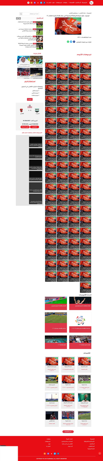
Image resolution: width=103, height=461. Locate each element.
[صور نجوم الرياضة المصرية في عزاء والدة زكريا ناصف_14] (62, 241)
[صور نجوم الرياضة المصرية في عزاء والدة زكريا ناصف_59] (74, 121)
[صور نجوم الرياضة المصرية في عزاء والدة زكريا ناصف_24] (85, 220)
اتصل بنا (49, 2)
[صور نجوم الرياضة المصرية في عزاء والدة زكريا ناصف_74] (62, 77)
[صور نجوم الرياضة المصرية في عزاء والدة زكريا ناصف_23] (74, 220)
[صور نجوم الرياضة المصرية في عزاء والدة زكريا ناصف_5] (50, 263)
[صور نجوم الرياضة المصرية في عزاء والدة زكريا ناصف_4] (85, 274)
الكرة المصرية (91, 448)
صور (53, 2)
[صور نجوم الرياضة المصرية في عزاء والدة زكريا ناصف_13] (50, 241)
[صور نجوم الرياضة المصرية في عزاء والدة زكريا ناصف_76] (85, 77)
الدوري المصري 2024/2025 (51, 405)
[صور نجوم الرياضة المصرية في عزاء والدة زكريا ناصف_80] (85, 66)
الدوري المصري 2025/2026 (51, 387)
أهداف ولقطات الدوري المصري (58, 305)
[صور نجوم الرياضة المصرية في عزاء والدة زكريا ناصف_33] (50, 187)
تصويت (30, 99)
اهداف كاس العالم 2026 (84, 344)
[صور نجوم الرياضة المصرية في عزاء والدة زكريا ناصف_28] (85, 209)
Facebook (74, 42)
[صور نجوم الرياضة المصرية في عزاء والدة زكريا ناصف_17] (50, 230)
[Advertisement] (72, 48)
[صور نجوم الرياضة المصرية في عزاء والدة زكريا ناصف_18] (62, 230)
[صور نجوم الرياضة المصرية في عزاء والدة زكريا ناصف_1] (50, 274)
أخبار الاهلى (91, 446)
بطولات (65, 2)
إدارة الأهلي (82, 13)
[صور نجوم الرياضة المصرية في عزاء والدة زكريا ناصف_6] (62, 263)
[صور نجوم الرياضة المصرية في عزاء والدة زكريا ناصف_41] (50, 165)
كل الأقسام (68, 431)
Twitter (71, 42)
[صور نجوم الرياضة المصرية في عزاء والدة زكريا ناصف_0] (85, 285)
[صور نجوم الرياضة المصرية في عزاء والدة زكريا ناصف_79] (74, 66)
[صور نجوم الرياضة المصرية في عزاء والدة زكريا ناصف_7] (74, 263)
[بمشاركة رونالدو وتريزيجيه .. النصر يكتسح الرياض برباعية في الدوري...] (35, 199)
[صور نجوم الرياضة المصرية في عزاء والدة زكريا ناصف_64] (85, 110)
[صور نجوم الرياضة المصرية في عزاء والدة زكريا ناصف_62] (62, 110)
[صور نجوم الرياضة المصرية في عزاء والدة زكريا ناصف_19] (74, 230)
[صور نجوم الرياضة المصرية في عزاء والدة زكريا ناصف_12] (85, 252)
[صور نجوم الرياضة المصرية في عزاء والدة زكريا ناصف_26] (62, 209)
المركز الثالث (35, 95)
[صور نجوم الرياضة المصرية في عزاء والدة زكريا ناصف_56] (85, 132)
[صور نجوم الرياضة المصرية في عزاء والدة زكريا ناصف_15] (74, 241)
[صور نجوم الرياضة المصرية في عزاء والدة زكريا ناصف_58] (62, 121)
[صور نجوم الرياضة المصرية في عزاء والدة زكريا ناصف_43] (74, 165)
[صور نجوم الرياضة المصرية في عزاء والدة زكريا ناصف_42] (62, 165)
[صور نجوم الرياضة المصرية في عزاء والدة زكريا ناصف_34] (62, 187)
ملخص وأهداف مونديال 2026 (59, 328)
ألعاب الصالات (52, 423)
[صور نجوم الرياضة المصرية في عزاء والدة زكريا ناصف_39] (74, 176)
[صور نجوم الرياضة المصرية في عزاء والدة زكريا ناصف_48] (85, 154)
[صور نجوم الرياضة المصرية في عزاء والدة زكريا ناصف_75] (74, 77)
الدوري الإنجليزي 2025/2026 (68, 387)
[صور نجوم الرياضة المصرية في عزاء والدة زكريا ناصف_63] (74, 110)
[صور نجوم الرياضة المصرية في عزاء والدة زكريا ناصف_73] (50, 77)
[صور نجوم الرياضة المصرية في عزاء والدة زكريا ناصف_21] (50, 220)
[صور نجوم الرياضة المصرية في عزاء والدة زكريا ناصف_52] (85, 143)
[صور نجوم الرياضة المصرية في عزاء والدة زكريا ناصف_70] (62, 88)
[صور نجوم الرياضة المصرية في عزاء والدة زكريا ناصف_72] (85, 88)
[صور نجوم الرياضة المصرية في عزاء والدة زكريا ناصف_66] (62, 99)
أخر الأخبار (78, 2)
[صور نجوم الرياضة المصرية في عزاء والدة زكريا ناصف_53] (50, 132)
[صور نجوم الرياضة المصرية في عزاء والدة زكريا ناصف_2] (62, 274)
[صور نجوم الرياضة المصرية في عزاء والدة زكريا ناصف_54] (62, 132)
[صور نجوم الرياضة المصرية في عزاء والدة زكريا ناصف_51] (74, 143)
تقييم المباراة (25, 127)
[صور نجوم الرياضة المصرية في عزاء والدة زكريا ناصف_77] (50, 66)
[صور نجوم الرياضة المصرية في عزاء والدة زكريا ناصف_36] (85, 187)
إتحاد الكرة (51, 402)
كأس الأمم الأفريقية (89, 441)
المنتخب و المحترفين (67, 441)
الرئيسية (84, 2)
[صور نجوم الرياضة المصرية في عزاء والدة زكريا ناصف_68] (85, 99)
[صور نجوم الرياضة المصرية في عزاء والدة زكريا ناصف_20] (85, 230)
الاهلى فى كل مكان (67, 444)
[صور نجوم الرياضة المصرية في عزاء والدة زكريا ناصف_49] (50, 143)
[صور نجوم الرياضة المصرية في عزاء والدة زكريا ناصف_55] (74, 132)
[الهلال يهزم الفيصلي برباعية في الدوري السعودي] (35, 188)
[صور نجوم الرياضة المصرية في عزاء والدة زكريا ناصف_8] (85, 263)
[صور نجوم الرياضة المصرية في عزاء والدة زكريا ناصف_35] (74, 187)
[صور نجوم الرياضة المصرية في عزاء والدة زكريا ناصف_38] (62, 176)
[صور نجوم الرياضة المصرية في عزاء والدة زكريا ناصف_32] (85, 198)
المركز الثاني (35, 93)
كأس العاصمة (84, 366)
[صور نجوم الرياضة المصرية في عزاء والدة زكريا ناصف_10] (62, 252)
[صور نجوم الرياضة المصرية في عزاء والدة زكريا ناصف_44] (85, 165)
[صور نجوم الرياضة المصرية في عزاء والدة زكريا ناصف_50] (62, 143)
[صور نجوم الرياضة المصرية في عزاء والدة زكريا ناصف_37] (50, 176)
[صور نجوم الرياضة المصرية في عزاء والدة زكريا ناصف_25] (50, 209)
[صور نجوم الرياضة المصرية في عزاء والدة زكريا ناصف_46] (62, 154)
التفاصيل (34, 127)
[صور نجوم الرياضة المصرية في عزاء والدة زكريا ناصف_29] (50, 198)
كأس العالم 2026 (62, 344)
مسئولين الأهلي (73, 13)
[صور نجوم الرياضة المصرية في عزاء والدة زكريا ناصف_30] (62, 198)
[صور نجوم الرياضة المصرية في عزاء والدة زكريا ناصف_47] (74, 154)
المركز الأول (35, 90)
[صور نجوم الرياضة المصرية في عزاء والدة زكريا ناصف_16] (85, 241)
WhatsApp (68, 42)
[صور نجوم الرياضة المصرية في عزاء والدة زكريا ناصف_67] (74, 99)
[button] (20, 18)
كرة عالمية (84, 384)
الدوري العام (52, 384)
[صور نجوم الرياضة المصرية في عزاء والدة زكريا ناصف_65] (50, 99)
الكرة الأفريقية (68, 366)
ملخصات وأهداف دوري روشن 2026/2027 (81, 328)
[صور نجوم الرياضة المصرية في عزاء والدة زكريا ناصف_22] (62, 220)
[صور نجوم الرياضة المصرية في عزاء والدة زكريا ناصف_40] (85, 176)
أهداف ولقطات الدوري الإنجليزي (82, 305)
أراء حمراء (70, 446)
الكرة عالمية (69, 439)
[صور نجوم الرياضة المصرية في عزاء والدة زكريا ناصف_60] (85, 121)
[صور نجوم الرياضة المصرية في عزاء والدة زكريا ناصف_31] (74, 198)
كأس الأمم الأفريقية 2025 (68, 369)
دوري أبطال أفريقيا (51, 366)
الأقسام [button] (71, 2)
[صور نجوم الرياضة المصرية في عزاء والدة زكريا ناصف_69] (50, 88)
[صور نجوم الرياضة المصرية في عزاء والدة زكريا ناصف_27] (74, 209)
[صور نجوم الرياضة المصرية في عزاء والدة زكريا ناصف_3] (74, 274)
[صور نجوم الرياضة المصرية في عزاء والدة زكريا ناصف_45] (50, 154)
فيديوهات (59, 2)
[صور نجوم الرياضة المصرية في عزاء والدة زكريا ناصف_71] (74, 88)
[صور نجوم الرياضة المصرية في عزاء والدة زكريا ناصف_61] (50, 110)
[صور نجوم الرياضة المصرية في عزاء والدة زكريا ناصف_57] (50, 121)
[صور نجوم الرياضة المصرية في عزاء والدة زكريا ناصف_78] (62, 66)
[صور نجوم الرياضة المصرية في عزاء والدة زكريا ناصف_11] (74, 252)
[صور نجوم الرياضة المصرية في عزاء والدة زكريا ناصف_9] (50, 252)
